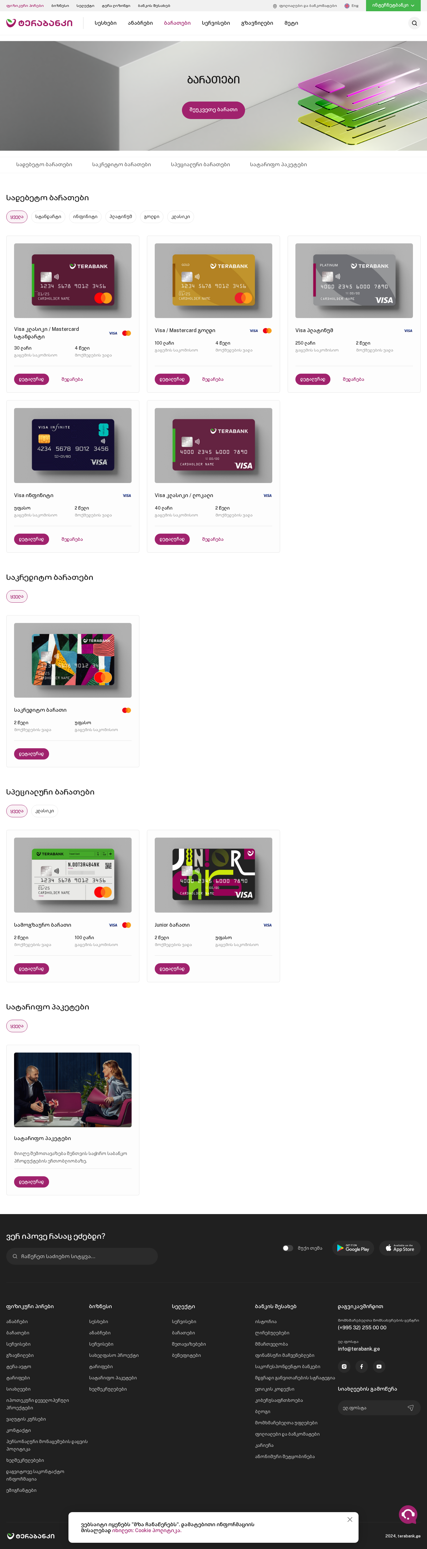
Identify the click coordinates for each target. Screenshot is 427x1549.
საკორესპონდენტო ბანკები (287, 1366)
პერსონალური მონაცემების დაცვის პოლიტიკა (47, 1445)
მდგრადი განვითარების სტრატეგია (295, 1377)
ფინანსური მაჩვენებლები (284, 1355)
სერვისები (18, 1344)
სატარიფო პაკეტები (113, 1377)
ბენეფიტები (186, 1355)
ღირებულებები (272, 1332)
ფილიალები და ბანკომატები (287, 1434)
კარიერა (264, 1445)
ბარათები (17, 1332)
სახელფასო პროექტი (114, 1355)
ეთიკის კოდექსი (274, 1389)
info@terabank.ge (359, 1349)
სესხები (98, 1321)
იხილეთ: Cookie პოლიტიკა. (147, 1530)
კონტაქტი (18, 1430)
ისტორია (266, 1321)
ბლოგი (262, 1411)
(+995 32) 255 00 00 (362, 1328)
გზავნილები (20, 1355)
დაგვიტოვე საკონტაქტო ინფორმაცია (35, 1475)
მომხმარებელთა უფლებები (286, 1422)
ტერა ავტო (18, 1366)
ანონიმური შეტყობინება (285, 1456)
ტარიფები (18, 1377)
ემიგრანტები (21, 1490)
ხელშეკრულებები (25, 1460)
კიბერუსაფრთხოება (279, 1400)
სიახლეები (18, 1389)
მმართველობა (271, 1344)
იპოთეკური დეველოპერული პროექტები (37, 1404)
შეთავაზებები (189, 1344)
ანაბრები (17, 1321)
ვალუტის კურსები (26, 1419)
